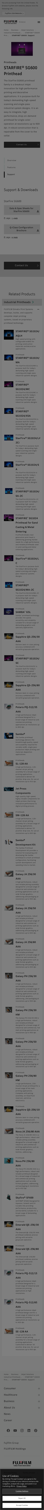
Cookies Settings (22, 1491)
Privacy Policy (21, 1486)
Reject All (21, 1498)
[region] (22, 1489)
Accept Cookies (22, 1505)
